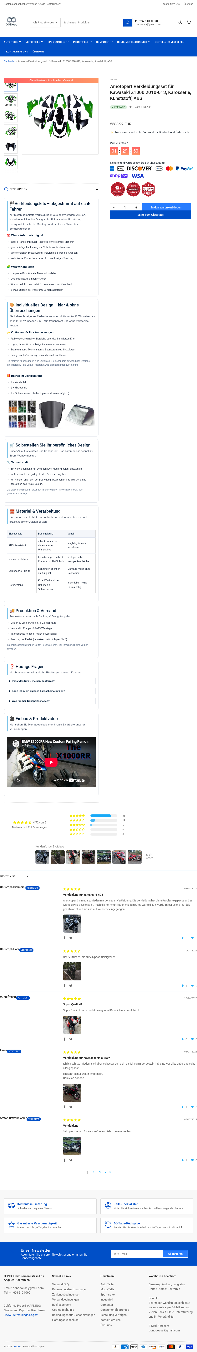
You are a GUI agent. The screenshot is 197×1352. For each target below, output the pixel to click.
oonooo (114, 79)
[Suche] (128, 22)
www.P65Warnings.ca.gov (21, 1315)
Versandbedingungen (65, 1299)
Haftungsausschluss (65, 1320)
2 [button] (93, 1172)
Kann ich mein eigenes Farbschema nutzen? (38, 691)
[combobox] (96, 22)
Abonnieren (175, 1254)
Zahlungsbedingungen (66, 1294)
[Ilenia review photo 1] (72, 1092)
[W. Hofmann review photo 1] (72, 1025)
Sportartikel (56, 42)
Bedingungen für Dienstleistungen (73, 1315)
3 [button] (100, 1172)
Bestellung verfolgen (169, 42)
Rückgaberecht (61, 1304)
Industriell (80, 42)
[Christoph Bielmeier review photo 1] (72, 923)
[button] (77, 815)
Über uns (188, 3)
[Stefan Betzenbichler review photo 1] (72, 1146)
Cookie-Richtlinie (63, 1309)
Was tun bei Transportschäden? (31, 701)
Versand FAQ (60, 1284)
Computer (102, 42)
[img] (72, 889)
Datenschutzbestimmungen (69, 1289)
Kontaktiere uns (171, 3)
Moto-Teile (33, 42)
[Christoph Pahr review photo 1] (72, 971)
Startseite (9, 61)
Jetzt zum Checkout (151, 217)
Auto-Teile (11, 42)
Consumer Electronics (132, 42)
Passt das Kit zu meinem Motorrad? (33, 681)
